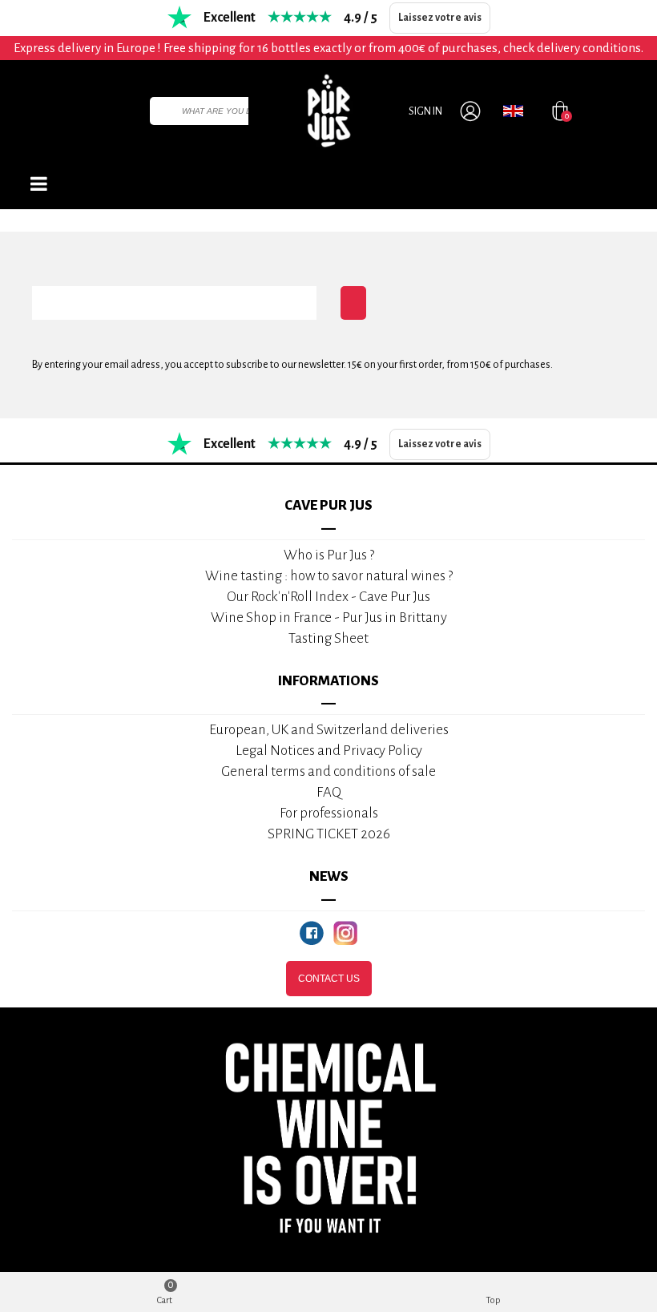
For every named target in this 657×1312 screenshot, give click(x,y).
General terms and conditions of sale (328, 771)
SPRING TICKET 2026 (329, 834)
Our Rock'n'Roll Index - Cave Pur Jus (328, 596)
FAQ (328, 792)
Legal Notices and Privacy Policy (329, 750)
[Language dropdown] (513, 110)
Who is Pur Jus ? (329, 555)
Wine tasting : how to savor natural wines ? (329, 575)
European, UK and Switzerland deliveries (329, 729)
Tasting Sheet (328, 638)
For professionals (329, 813)
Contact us (329, 978)
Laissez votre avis (440, 17)
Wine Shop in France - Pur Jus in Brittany (329, 617)
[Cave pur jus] (328, 110)
